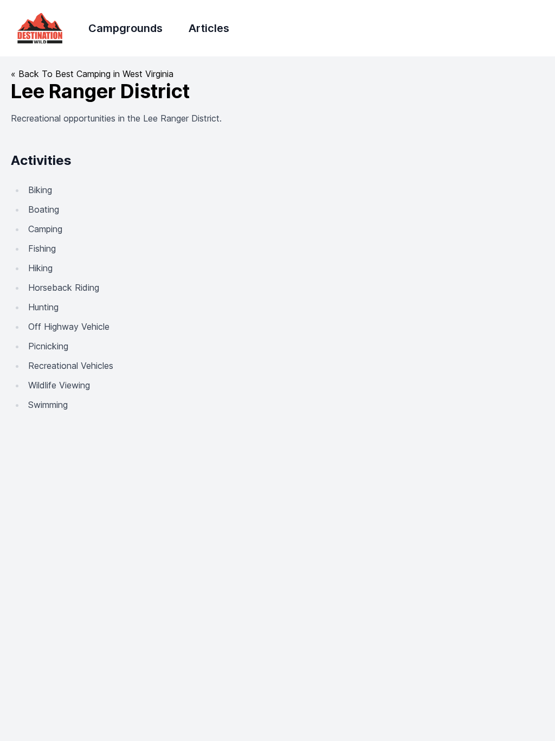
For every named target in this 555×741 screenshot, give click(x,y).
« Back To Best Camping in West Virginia (92, 73)
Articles (209, 28)
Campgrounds (125, 28)
